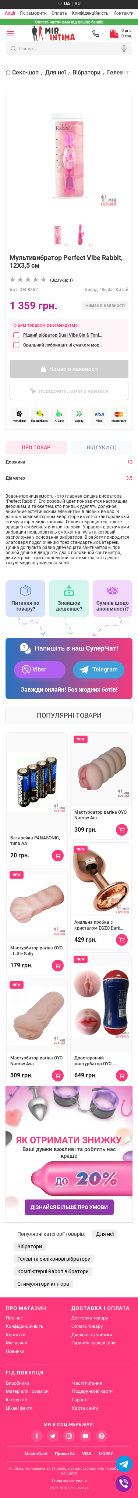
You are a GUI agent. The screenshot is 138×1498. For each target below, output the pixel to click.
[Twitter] (53, 1436)
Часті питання (87, 1383)
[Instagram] (69, 1436)
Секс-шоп (25, 72)
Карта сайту (85, 1408)
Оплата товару (87, 1326)
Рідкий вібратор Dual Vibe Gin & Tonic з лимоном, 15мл (62, 335)
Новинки (15, 1351)
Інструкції (16, 1399)
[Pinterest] (101, 1436)
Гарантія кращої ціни (93, 1342)
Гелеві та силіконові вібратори (54, 1259)
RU (78, 3)
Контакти (123, 13)
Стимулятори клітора (43, 1284)
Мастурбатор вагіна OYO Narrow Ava (36, 1060)
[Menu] (10, 33)
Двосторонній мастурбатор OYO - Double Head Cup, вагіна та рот (99, 1061)
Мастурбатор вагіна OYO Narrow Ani (100, 815)
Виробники (17, 1383)
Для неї (55, 72)
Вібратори (86, 72)
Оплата (59, 13)
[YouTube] (85, 1436)
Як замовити (33, 13)
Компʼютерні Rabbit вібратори (53, 1271)
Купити (58, 855)
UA (67, 3)
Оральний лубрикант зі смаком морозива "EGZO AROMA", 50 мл (62, 345)
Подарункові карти (92, 1391)
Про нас (14, 1318)
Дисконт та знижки (91, 1334)
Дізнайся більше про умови (69, 1207)
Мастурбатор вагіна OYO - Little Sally (36, 950)
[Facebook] (37, 1436)
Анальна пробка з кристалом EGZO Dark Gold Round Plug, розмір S (99, 925)
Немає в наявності (74, 369)
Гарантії (80, 1399)
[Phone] (98, 33)
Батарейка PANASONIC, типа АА (35, 840)
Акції (10, 13)
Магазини (16, 1342)
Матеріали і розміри (27, 1391)
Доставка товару (89, 1318)
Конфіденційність (90, 13)
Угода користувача (69, 1480)
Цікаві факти (19, 1408)
